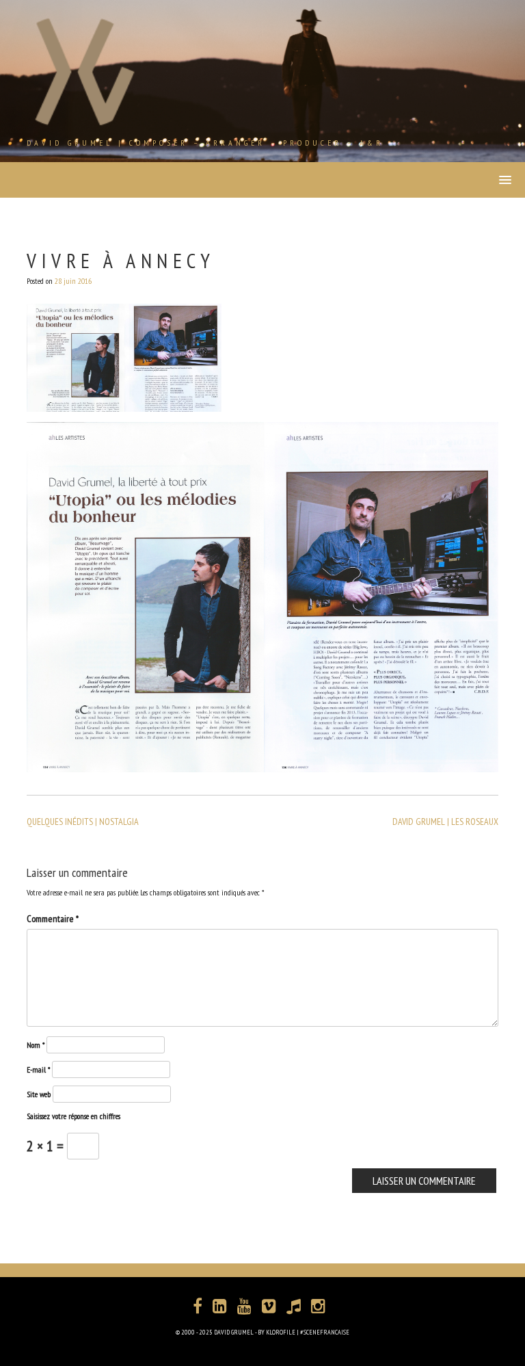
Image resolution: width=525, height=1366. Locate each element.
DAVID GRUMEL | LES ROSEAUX (445, 821)
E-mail (38, 1069)
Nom (35, 1045)
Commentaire (53, 918)
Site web (39, 1094)
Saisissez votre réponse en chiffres (73, 1116)
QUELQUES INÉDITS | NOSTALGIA (83, 821)
